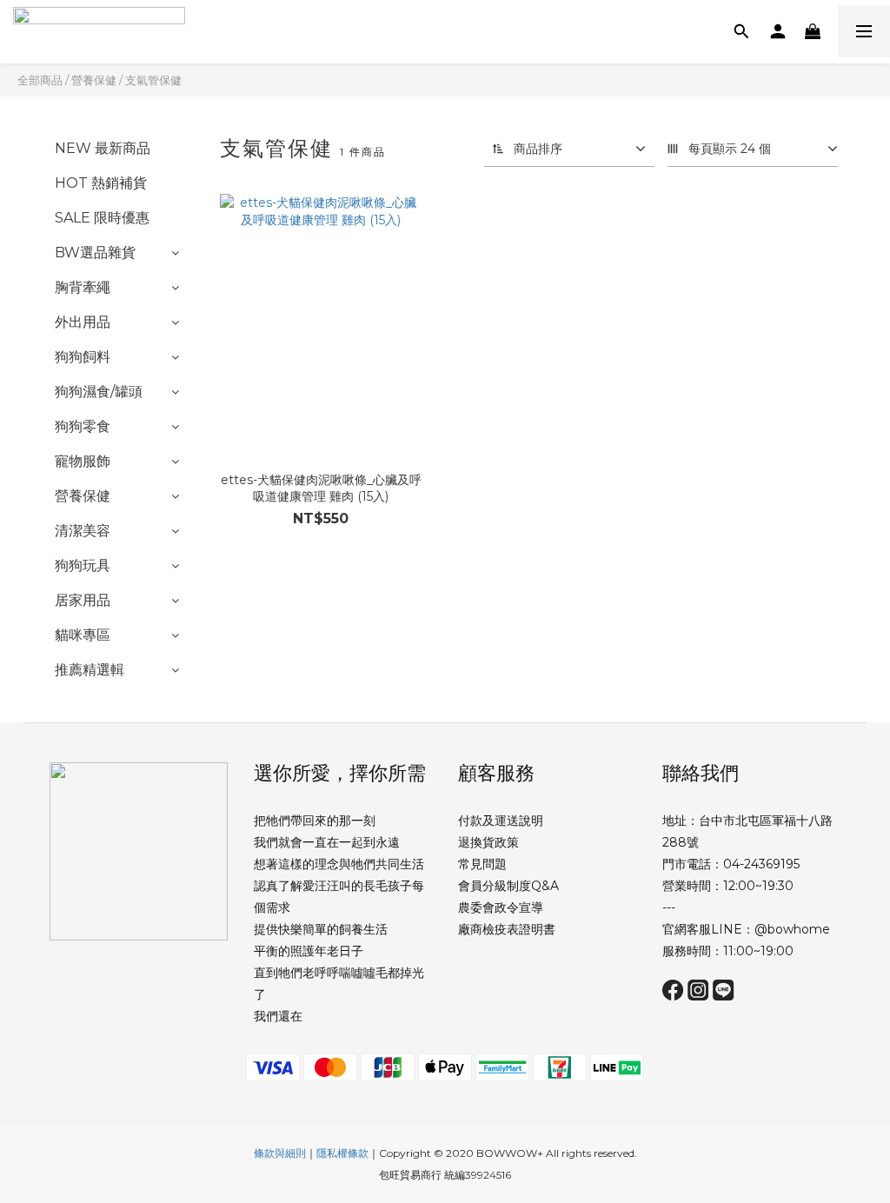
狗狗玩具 (82, 565)
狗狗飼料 (82, 357)
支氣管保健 (153, 80)
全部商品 (40, 80)
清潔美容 (82, 530)
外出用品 (82, 322)
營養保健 (93, 80)
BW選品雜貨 (95, 252)
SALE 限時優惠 (102, 217)
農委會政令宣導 (500, 907)
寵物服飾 (82, 461)
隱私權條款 (342, 1153)
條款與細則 (280, 1153)
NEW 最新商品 (102, 148)
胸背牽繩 (82, 287)
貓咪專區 (82, 635)
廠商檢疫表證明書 (506, 929)
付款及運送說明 (500, 820)
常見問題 (482, 864)
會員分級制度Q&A (508, 886)
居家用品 (82, 600)
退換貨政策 (488, 842)
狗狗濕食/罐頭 (99, 391)
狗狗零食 (82, 426)
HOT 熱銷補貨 (101, 183)
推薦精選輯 (89, 669)
